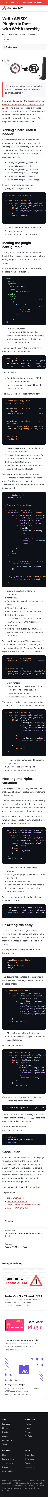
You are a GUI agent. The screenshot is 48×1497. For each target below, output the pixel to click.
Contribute (29, 1467)
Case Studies (7, 1471)
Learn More (38, 2)
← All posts (7, 1221)
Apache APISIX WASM (17, 1208)
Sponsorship (7, 1440)
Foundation (6, 1424)
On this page (11, 47)
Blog (4, 1455)
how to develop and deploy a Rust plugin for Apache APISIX (23, 104)
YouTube (28, 1436)
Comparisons (7, 1463)
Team (27, 1463)
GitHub (36, 1187)
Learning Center (8, 1459)
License (5, 1428)
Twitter (28, 1432)
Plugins (6, 39)
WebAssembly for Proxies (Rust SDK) (24, 1205)
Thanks (5, 1444)
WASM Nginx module (17, 1201)
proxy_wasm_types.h (12, 1130)
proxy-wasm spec (15, 1198)
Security (5, 1436)
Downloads (29, 1459)
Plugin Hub (29, 1455)
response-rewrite (10, 122)
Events (5, 1432)
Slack (27, 1428)
